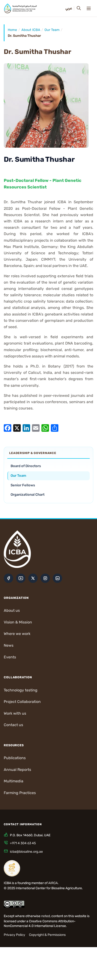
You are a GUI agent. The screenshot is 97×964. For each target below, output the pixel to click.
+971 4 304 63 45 (23, 843)
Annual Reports (17, 769)
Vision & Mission (18, 622)
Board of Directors (26, 466)
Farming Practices (20, 793)
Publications (15, 758)
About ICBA (30, 30)
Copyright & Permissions (47, 935)
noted (45, 916)
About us (12, 610)
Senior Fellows (23, 485)
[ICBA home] (20, 8)
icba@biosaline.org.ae (26, 852)
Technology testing (20, 690)
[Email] (36, 428)
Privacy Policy (14, 935)
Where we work (17, 633)
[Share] (54, 428)
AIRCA (53, 883)
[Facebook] (7, 428)
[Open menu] (88, 8)
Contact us (13, 725)
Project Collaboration (22, 701)
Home (12, 30)
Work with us (15, 713)
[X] (17, 428)
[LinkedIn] (26, 428)
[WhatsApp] (45, 428)
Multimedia (13, 781)
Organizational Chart (27, 494)
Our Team (52, 30)
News (8, 645)
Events (10, 657)
